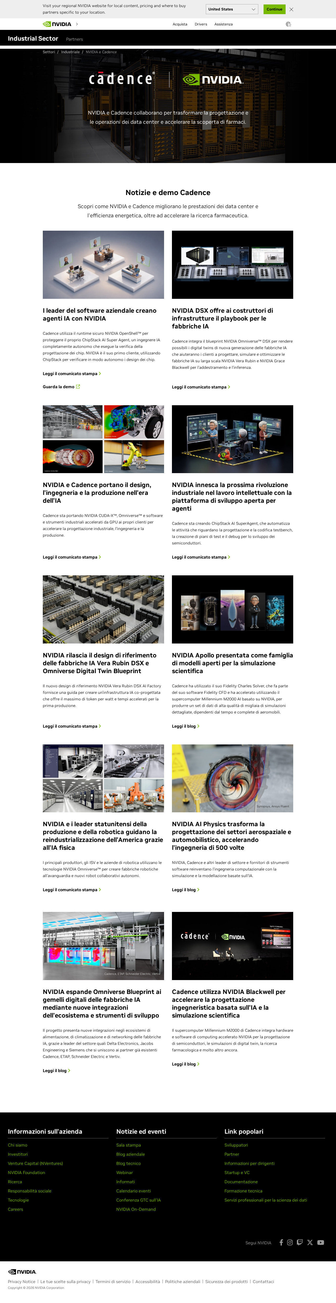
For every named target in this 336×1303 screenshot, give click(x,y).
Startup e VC (237, 1172)
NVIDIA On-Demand (136, 1209)
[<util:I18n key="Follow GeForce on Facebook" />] (281, 1242)
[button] (288, 25)
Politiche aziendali (182, 1281)
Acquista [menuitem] (180, 24)
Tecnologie (18, 1200)
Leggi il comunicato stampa (70, 373)
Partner (231, 1154)
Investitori (18, 1154)
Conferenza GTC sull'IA (138, 1200)
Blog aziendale (130, 1154)
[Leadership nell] (57, 24)
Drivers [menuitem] (201, 24)
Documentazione (241, 1181)
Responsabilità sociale (29, 1190)
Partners (74, 39)
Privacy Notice (21, 1281)
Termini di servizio (113, 1281)
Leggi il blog (184, 726)
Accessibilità (147, 1281)
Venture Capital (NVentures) (35, 1163)
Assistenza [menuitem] (223, 24)
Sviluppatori (236, 1145)
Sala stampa (128, 1145)
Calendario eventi (133, 1190)
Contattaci (263, 1281)
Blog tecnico (128, 1163)
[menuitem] (88, 24)
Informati (125, 1181)
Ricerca (15, 1181)
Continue (274, 9)
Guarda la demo (59, 386)
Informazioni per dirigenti (249, 1163)
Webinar (124, 1172)
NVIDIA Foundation (26, 1172)
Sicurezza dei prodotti (226, 1281)
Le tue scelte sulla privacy (65, 1281)
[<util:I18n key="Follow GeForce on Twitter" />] (310, 1242)
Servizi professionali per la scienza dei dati (265, 1200)
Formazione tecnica (243, 1190)
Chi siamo (17, 1145)
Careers (15, 1209)
